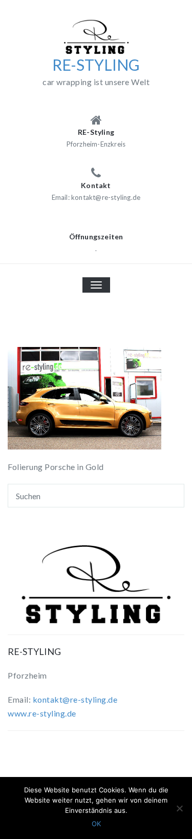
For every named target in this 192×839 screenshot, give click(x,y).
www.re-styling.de (42, 713)
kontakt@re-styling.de (75, 699)
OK (96, 824)
